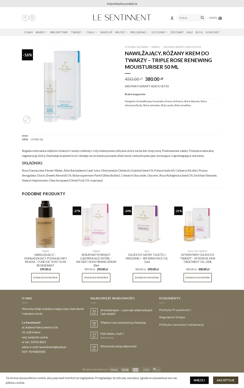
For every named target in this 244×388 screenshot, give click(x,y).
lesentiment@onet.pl (52, 347)
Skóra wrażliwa (183, 105)
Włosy (120, 32)
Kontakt (213, 32)
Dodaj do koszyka (45, 277)
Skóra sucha (167, 105)
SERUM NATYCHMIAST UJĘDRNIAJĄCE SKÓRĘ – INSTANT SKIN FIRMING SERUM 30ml (96, 260)
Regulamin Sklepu (172, 317)
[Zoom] (27, 119)
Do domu (158, 32)
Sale (189, 32)
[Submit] (202, 18)
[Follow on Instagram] (32, 18)
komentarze (107, 337)
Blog (199, 32)
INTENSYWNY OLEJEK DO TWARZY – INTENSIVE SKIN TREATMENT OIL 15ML (197, 258)
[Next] (221, 244)
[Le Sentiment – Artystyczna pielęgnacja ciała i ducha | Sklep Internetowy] (122, 17)
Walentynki (59, 32)
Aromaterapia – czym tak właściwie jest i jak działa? (126, 311)
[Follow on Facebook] (25, 18)
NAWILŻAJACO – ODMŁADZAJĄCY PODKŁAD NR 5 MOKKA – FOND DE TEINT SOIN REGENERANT (45, 260)
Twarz (76, 32)
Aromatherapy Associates (182, 47)
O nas (28, 32)
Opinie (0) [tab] (37, 139)
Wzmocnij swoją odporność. (118, 346)
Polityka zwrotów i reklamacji (181, 324)
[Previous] (22, 244)
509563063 (38, 342)
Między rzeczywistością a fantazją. (123, 322)
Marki (40, 32)
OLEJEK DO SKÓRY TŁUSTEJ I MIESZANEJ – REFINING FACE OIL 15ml (147, 258)
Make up (106, 32)
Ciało (90, 32)
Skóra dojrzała (192, 101)
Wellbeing (138, 32)
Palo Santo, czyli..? (112, 333)
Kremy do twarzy (174, 101)
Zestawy (177, 32)
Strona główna (136, 47)
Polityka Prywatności (175, 310)
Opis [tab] (25, 139)
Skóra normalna (151, 105)
